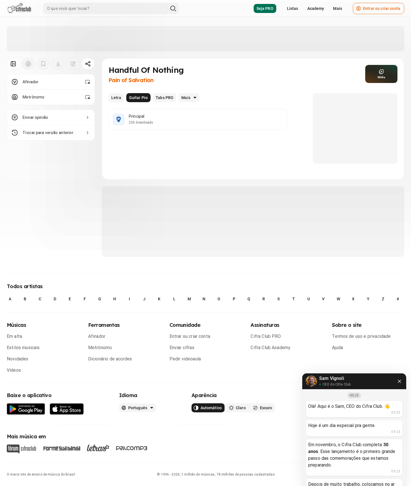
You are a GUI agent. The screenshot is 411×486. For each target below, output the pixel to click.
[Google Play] (26, 409)
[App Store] (67, 409)
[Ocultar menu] (13, 63)
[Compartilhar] (88, 63)
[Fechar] (399, 381)
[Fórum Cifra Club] (21, 449)
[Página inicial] (19, 8)
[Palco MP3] (131, 448)
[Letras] (98, 448)
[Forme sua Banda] (61, 448)
